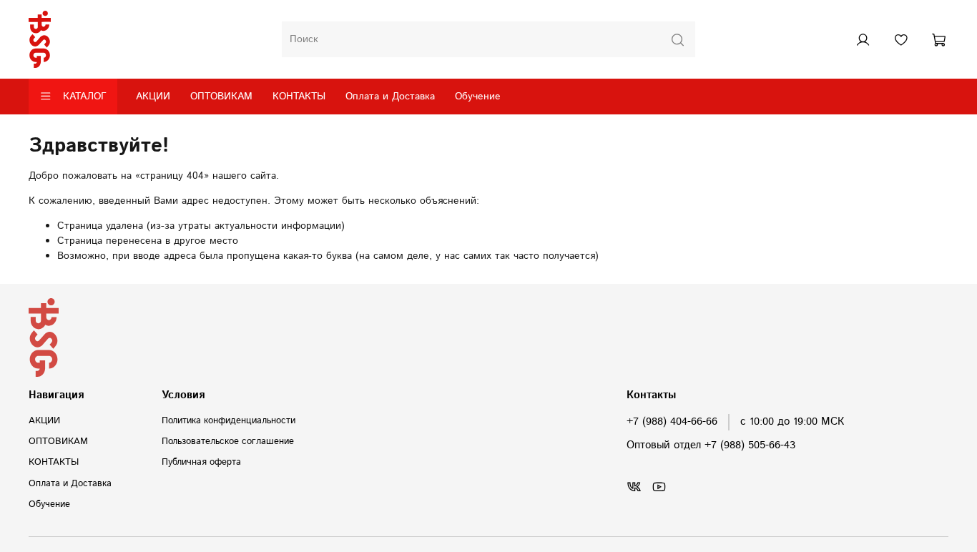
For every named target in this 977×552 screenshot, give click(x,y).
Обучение (478, 96)
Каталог (85, 96)
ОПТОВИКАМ (221, 96)
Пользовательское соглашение (228, 441)
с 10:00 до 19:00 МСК (792, 422)
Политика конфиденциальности (228, 420)
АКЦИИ (153, 96)
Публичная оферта (201, 461)
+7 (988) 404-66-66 (672, 422)
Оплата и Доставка (390, 96)
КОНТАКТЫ (299, 96)
